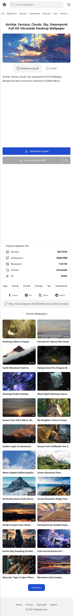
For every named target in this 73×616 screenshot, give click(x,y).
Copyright (41, 604)
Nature (22, 13)
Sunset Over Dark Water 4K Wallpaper (17, 420)
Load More (36, 587)
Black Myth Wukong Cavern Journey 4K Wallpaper (52, 394)
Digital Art (12, 13)
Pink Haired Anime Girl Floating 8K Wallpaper (49, 551)
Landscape (34, 13)
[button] (13, 295)
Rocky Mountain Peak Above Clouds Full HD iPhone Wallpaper (18, 498)
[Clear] (60, 4)
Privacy (29, 604)
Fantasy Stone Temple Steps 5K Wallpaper (52, 525)
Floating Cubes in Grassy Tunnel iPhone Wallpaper (16, 341)
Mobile (53, 68)
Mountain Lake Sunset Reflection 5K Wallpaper (50, 577)
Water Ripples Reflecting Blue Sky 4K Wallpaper (19, 472)
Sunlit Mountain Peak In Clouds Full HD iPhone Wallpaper (16, 367)
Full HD (63, 263)
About (19, 604)
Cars (55, 13)
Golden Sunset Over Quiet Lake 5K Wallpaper (16, 525)
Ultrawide (61, 270)
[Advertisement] (36, 115)
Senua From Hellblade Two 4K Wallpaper (53, 446)
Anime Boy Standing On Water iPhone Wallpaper (19, 551)
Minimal (64, 13)
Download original (39, 151)
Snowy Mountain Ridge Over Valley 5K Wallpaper (52, 498)
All (3, 13)
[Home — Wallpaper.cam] (4, 4)
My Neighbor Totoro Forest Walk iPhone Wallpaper (51, 420)
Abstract (46, 13)
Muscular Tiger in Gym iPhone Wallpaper (19, 577)
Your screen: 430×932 (34, 160)
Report (53, 604)
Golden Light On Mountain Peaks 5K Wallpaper (17, 446)
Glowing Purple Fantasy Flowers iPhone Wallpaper (17, 394)
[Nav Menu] (68, 4)
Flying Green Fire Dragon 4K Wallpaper (52, 367)
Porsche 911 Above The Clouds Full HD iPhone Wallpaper (53, 341)
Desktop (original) (30, 68)
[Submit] (12, 4)
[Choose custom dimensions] (66, 160)
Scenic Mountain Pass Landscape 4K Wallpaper (50, 472)
